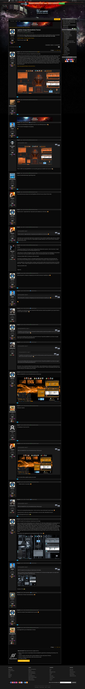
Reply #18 (18, 443)
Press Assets (51, 675)
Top (59, 51)
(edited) (38, 51)
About (50, 669)
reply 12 (27, 328)
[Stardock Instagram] (72, 59)
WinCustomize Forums (30, 32)
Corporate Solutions (11, 670)
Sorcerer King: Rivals (31, 679)
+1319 (12, 603)
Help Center (71, 669)
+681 (12, 203)
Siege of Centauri (30, 678)
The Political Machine (31, 675)
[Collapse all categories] (75, 31)
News (24, 0)
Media (50, 3)
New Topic (57, 19)
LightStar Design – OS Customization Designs (25, 38)
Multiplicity (10, 675)
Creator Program (52, 677)
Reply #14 (18, 342)
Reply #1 (18, 51)
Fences (9, 673)
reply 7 (26, 231)
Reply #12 (18, 308)
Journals (37, 3)
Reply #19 (18, 481)
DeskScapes (10, 674)
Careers (51, 673)
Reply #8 (18, 227)
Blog (27, 0)
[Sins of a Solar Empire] (42, 10)
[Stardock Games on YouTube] (68, 59)
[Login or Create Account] (72, 0)
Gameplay (31, 3)
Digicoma (12, 251)
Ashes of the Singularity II (32, 669)
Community (20, 0)
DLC (41, 3)
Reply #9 (18, 245)
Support (30, 0)
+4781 (12, 133)
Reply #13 (18, 324)
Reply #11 (18, 290)
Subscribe (74, 682)
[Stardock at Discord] (67, 61)
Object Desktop (10, 669)
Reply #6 (18, 192)
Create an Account (72, 671)
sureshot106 (12, 431)
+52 (12, 319)
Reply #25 (18, 627)
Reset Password (72, 674)
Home (10, 27)
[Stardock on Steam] (74, 59)
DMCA (46, 687)
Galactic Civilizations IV (31, 671)
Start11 (9, 671)
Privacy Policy (37, 687)
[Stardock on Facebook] (66, 59)
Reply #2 (18, 99)
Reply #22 (18, 563)
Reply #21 (18, 519)
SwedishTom (12, 314)
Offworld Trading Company (32, 677)
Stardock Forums (33, 122)
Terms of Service (41, 687)
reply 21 (26, 567)
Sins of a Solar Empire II (31, 673)
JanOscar (12, 598)
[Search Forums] (76, 0)
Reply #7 (18, 209)
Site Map (49, 687)
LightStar (12, 35)
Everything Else (14, 27)
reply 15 (26, 447)
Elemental (29, 670)
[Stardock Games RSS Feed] (73, 61)
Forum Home (12, 21)
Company (51, 667)
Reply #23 (18, 592)
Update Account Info (73, 675)
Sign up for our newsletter (54, 682)
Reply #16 (18, 405)
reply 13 (26, 346)
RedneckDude (12, 179)
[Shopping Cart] (74, 0)
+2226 (12, 185)
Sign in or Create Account (24, 660)
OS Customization (27, 27)
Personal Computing (20, 27)
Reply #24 (18, 610)
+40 (12, 437)
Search (16, 21)
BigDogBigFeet (12, 411)
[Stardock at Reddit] (66, 61)
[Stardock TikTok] (69, 61)
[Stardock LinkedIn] (71, 61)
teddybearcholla (12, 105)
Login (19, 21)
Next (57, 50)
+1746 (12, 40)
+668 (12, 152)
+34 (12, 257)
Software (12, 0)
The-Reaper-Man (12, 147)
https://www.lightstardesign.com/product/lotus (26, 66)
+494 (12, 416)
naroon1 (12, 198)
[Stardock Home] (9, 0)
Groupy (9, 677)
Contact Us (51, 678)
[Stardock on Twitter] (65, 59)
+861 (12, 110)
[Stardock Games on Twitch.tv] (70, 59)
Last (59, 50)
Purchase (62, 3)
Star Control (30, 674)
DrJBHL (12, 128)
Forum (45, 3)
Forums (51, 679)
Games (16, 0)
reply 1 (26, 142)
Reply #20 (18, 499)
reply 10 (26, 294)
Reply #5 (18, 173)
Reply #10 (18, 273)
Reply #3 (18, 122)
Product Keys (72, 673)
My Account (71, 670)
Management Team (52, 671)
